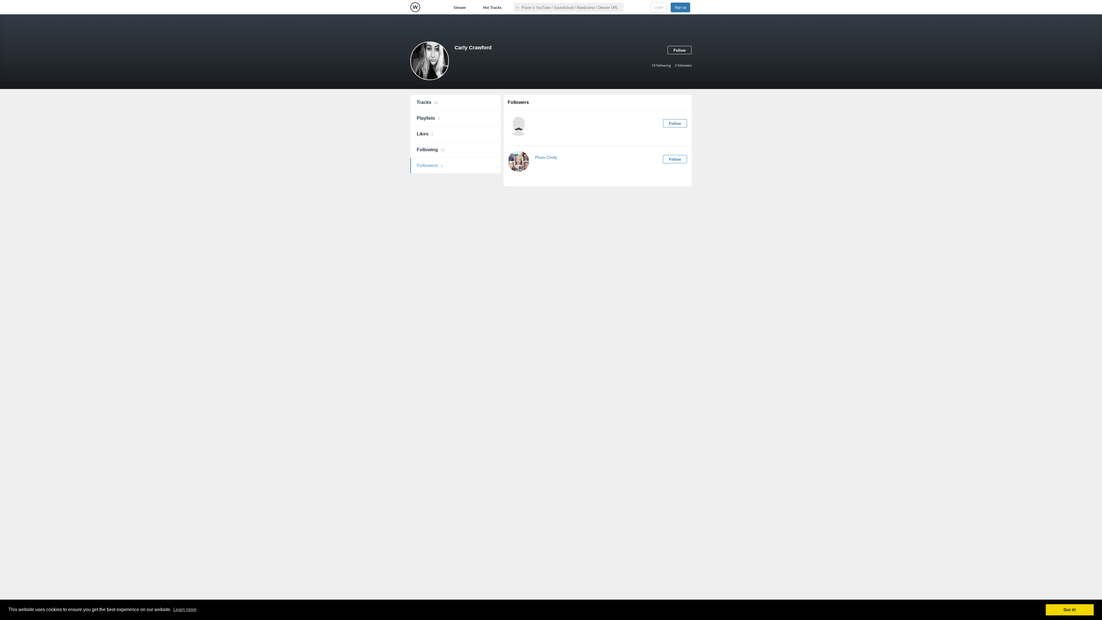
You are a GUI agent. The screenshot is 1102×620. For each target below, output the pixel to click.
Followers (430, 165)
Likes (425, 133)
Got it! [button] (1070, 609)
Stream (459, 7)
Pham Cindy (546, 157)
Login (658, 7)
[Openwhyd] (415, 7)
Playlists (428, 118)
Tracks (427, 102)
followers (683, 65)
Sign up (680, 7)
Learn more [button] (185, 609)
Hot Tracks (492, 7)
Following (430, 149)
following (661, 65)
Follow (680, 50)
